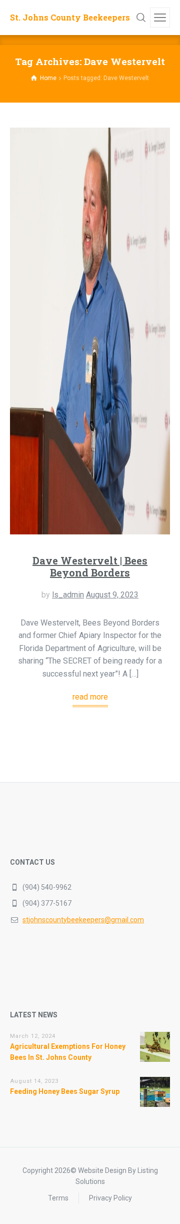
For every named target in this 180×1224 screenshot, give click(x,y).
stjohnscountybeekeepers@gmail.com (83, 920)
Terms (58, 1198)
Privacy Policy (110, 1198)
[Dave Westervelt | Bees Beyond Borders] (90, 331)
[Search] (141, 17)
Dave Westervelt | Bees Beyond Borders (90, 566)
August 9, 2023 (112, 594)
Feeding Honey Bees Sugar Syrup (65, 1091)
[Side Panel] (160, 18)
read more (90, 697)
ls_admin (68, 594)
